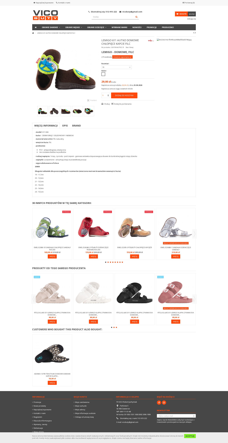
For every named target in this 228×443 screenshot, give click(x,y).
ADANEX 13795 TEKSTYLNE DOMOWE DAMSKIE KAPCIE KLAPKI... (52, 375)
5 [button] (115, 262)
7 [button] (119, 262)
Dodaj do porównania (122, 104)
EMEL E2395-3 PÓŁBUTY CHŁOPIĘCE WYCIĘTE (134, 247)
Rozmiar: (105, 64)
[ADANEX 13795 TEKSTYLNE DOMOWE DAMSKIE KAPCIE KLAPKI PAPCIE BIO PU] (52, 354)
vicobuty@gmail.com (130, 422)
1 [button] (105, 262)
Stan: (127, 47)
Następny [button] (97, 70)
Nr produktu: (106, 47)
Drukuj (107, 104)
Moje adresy (80, 410)
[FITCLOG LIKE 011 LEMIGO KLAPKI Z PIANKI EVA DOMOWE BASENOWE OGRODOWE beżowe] (52, 292)
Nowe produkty (40, 406)
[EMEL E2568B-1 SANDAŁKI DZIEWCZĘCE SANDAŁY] (175, 227)
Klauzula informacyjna (43, 421)
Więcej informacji (46, 125)
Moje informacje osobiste (85, 413)
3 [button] (110, 262)
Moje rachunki (81, 406)
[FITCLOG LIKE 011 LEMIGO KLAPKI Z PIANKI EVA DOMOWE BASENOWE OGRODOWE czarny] (134, 292)
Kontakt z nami (64, 2)
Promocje (37, 402)
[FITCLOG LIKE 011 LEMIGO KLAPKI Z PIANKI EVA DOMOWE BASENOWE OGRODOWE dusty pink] (175, 292)
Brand (76, 125)
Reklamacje (38, 428)
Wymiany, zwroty (40, 424)
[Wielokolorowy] (103, 74)
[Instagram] (164, 402)
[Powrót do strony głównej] (33, 33)
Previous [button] (33, 234)
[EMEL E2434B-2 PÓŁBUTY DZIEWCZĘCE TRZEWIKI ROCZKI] (93, 227)
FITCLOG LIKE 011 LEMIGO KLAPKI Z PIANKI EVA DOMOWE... (52, 313)
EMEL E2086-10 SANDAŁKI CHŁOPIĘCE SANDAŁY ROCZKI (52, 248)
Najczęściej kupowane (44, 2)
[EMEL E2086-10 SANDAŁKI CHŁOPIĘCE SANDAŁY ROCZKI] (52, 227)
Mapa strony (39, 432)
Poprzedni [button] (33, 70)
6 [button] (117, 262)
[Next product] (195, 32)
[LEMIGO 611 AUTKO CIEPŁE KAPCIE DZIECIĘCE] (42, 111)
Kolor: (104, 71)
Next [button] (194, 234)
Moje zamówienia (82, 402)
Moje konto (80, 396)
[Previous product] (193, 32)
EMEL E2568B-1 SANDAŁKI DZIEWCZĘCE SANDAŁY (176, 248)
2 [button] (108, 262)
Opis (65, 125)
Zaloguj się (191, 19)
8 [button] (122, 262)
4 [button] (112, 262)
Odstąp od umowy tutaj (84, 417)
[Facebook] (159, 402)
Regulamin (38, 417)
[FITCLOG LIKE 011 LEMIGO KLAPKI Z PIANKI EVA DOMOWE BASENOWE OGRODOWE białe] (93, 292)
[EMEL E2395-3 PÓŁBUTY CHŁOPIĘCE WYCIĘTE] (134, 227)
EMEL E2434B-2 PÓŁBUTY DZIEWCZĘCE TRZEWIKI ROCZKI (93, 248)
